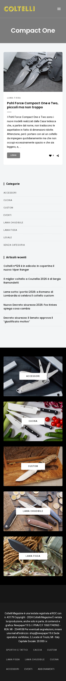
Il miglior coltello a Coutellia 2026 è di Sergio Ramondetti (32, 280)
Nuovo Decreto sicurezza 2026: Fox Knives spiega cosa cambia (30, 306)
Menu (58, 8)
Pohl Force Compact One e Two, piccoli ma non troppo (32, 105)
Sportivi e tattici (17, 650)
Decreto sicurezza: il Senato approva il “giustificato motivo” (28, 319)
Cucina (8, 200)
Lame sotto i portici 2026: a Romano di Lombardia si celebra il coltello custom (29, 293)
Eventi (8, 215)
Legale (8, 237)
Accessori (10, 192)
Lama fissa (14, 97)
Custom (8, 207)
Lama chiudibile (13, 222)
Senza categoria (14, 245)
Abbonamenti (46, 669)
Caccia (37, 650)
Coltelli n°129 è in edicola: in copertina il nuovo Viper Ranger (29, 267)
